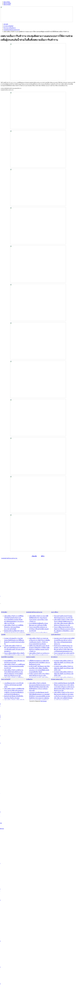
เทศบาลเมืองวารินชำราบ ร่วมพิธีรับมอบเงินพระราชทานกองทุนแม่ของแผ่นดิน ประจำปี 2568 (14, 666)
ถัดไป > (43, 556)
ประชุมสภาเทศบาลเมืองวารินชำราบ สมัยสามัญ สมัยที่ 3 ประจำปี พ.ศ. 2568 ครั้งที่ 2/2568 (63, 662)
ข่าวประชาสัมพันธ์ (8, 26)
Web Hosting (43, 701)
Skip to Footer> (7, 4)
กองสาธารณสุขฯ (30, 656)
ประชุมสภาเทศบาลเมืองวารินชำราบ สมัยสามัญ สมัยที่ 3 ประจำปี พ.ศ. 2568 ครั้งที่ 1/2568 (63, 668)
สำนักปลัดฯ (4, 612)
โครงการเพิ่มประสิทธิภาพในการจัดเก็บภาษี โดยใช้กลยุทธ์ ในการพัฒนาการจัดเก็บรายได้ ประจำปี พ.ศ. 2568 (14, 654)
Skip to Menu (7, 1)
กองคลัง (3, 634)
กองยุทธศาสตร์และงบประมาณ (12, 29)
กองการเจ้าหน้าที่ (5, 679)
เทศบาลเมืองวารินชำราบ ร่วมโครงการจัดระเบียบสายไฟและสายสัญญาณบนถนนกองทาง (39, 654)
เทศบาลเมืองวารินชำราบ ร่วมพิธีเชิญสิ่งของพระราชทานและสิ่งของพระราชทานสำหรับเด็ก (13, 627)
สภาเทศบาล (54, 656)
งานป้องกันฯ (29, 679)
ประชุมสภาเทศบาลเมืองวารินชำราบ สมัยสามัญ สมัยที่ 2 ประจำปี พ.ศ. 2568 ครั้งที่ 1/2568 (63, 673)
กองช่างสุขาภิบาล (55, 634)
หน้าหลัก (6, 24)
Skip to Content (7, 3)
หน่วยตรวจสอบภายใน (57, 679)
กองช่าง (28, 634)
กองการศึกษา (54, 612)
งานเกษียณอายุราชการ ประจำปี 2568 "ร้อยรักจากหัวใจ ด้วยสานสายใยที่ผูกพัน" (13, 684)
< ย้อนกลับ (34, 556)
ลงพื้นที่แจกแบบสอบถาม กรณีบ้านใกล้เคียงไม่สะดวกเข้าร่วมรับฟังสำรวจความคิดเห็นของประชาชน (39, 662)
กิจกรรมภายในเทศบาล (10, 27)
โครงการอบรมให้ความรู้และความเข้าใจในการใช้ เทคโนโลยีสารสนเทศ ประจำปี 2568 (39, 628)
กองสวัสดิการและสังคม (7, 656)
